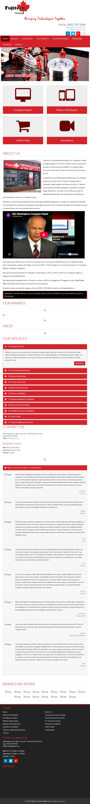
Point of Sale (49, 727)
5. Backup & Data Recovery (18, 388)
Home (5, 38)
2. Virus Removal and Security (19, 370)
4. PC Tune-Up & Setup (16, 382)
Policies (18, 44)
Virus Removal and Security (55, 718)
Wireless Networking (10, 721)
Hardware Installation (11, 727)
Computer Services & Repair (55, 715)
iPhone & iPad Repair (10, 715)
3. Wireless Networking (17, 376)
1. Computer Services (16, 346)
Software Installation (52, 724)
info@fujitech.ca (13, 438)
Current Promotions (60, 38)
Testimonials (77, 38)
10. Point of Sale (14, 417)
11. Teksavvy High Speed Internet (20, 422)
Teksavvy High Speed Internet (14, 730)
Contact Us (7, 44)
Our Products (42, 38)
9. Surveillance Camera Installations (21, 411)
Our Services (27, 38)
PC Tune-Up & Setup (52, 721)
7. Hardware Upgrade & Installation (21, 399)
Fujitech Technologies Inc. (40, 801)
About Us (14, 38)
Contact (6, 733)
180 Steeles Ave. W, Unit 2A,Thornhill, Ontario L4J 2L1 (75, 28)
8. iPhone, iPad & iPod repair (18, 405)
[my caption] (45, 333)
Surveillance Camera (10, 718)
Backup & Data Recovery (12, 724)
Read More (80, 363)
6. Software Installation (17, 393)
